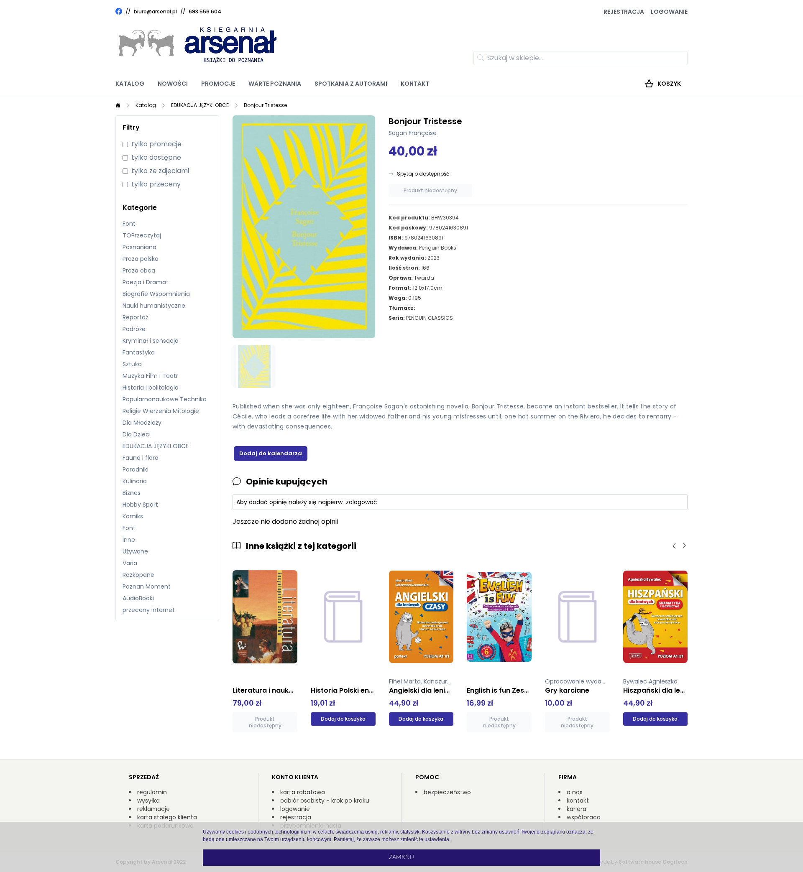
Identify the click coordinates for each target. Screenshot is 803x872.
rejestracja (295, 817)
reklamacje (153, 809)
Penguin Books (437, 247)
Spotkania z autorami (351, 83)
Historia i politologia (151, 387)
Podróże (134, 329)
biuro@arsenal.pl (155, 11)
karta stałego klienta (167, 817)
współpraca (584, 817)
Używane (135, 551)
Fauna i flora (141, 458)
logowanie (295, 809)
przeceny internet (149, 610)
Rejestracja (624, 12)
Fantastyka (139, 352)
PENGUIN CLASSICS (429, 317)
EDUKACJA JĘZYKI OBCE (200, 105)
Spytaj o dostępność (423, 174)
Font (129, 223)
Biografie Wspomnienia (156, 294)
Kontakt (415, 83)
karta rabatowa (302, 792)
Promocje (218, 83)
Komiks (133, 516)
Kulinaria (135, 481)
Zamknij (401, 857)
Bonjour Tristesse (265, 105)
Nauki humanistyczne (154, 305)
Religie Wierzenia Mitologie (161, 411)
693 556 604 (205, 11)
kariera (576, 809)
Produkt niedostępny (430, 190)
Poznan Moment (147, 586)
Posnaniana (139, 247)
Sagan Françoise (413, 133)
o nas (575, 792)
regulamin (152, 792)
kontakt (578, 800)
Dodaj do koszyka (343, 718)
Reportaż (135, 317)
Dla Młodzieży (142, 422)
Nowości (173, 83)
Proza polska (141, 259)
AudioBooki (138, 598)
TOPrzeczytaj (142, 235)
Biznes (132, 493)
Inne (129, 539)
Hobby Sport (140, 504)
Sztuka (132, 364)
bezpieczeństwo (447, 792)
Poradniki (135, 469)
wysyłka (148, 800)
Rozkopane (138, 575)
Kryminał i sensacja (151, 341)
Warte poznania (274, 83)
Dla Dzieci (137, 434)
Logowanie (669, 12)
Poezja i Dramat (146, 282)
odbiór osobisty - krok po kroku (324, 800)
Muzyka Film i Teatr (150, 376)
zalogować (361, 502)
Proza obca (139, 270)
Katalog (129, 83)
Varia (130, 563)
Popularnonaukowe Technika (165, 399)
